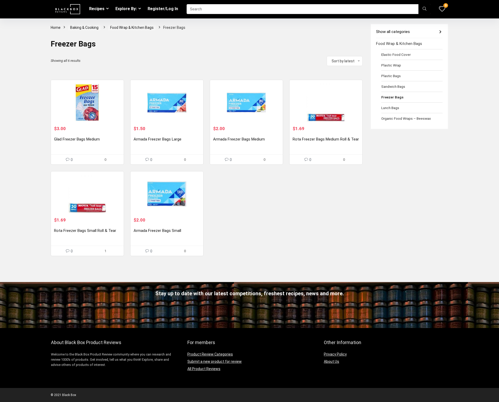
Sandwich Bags (393, 86)
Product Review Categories (210, 354)
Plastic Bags (391, 76)
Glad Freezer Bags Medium (77, 139)
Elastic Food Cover (396, 54)
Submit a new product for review (214, 361)
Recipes (96, 8)
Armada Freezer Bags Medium (239, 139)
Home (56, 27)
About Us (331, 361)
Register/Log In (163, 8)
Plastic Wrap (391, 65)
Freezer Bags (392, 97)
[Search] (424, 9)
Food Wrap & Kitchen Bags (132, 27)
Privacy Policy (335, 354)
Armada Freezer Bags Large (157, 139)
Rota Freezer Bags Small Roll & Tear (85, 230)
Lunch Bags (390, 108)
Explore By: (126, 8)
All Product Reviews (203, 369)
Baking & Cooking (84, 27)
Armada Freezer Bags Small (157, 230)
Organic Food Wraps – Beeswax (406, 118)
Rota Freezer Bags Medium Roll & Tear (326, 139)
